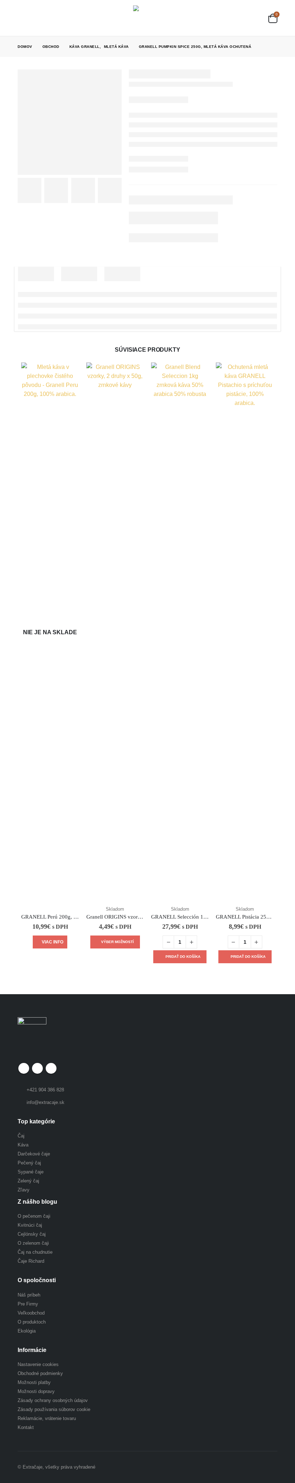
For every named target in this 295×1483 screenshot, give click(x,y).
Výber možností (117, 942)
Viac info (52, 942)
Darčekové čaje (34, 1154)
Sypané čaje (31, 1172)
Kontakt (26, 1427)
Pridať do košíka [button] (182, 957)
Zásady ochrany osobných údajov (53, 1400)
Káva (23, 1145)
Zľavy (24, 1190)
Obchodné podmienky (40, 1373)
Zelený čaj (28, 1181)
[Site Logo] (145, 18)
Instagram (51, 1068)
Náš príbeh (29, 1295)
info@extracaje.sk (45, 1102)
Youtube (37, 1068)
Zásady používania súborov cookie (54, 1409)
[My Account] (257, 18)
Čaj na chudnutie (35, 1252)
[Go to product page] (115, 632)
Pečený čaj (29, 1163)
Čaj (21, 1136)
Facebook (23, 1068)
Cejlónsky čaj (32, 1234)
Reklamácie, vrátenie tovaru (47, 1418)
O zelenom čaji (33, 1243)
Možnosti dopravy (36, 1391)
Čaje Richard (31, 1261)
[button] (23, 18)
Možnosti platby (34, 1382)
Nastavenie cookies (38, 1364)
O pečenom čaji (34, 1216)
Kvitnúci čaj (30, 1225)
